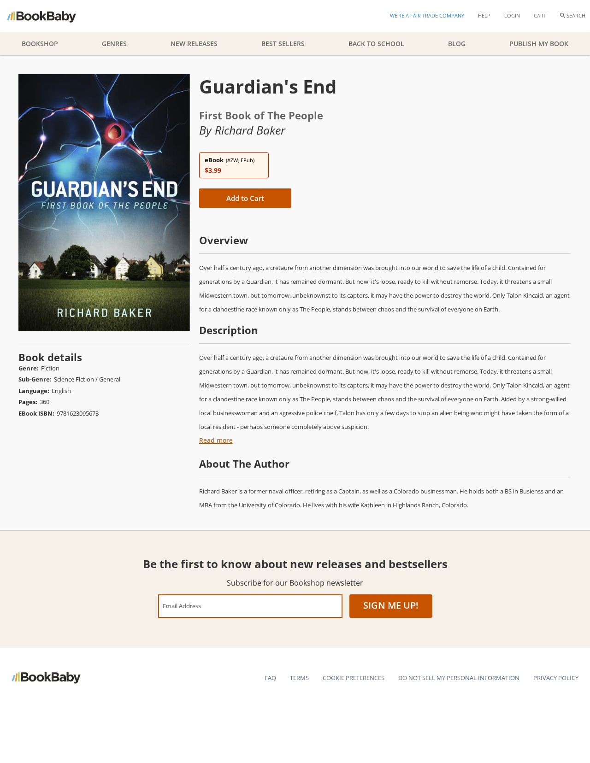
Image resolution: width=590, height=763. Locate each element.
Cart (540, 15)
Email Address (182, 606)
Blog (457, 43)
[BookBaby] (49, 16)
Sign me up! (391, 605)
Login (512, 15)
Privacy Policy (555, 678)
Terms (299, 678)
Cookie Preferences (353, 678)
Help (484, 15)
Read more (216, 440)
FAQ (270, 678)
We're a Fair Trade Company (427, 15)
